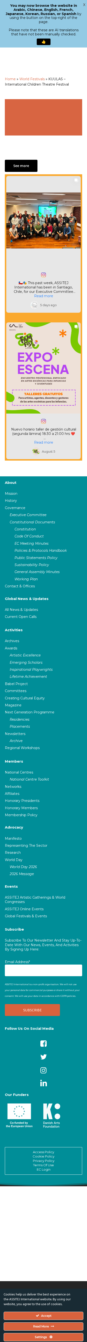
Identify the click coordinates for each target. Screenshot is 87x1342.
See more (21, 165)
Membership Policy (21, 815)
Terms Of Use (43, 1165)
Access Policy (43, 1152)
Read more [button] (43, 296)
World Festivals (32, 79)
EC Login (44, 1169)
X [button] (84, 5)
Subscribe (14, 929)
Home (10, 79)
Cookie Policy (43, 1156)
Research (13, 852)
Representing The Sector (26, 845)
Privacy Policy (43, 1161)
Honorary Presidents (22, 801)
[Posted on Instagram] (43, 275)
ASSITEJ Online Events (24, 909)
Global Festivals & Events (26, 916)
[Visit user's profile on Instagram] (34, 305)
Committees (15, 691)
